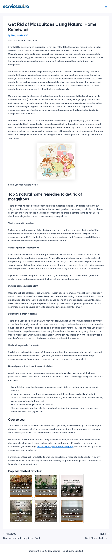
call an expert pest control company (55, 446)
